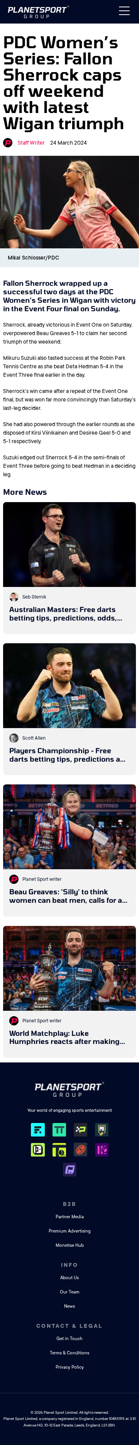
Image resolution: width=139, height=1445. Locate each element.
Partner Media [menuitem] (70, 1216)
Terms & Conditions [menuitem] (69, 1353)
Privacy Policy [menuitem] (70, 1367)
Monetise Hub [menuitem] (70, 1245)
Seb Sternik (34, 597)
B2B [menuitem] (69, 1204)
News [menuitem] (69, 1306)
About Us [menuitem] (69, 1277)
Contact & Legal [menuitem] (69, 1326)
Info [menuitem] (69, 1265)
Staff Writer (31, 143)
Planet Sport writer (41, 879)
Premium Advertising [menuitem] (70, 1231)
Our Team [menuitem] (70, 1292)
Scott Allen (34, 738)
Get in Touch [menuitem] (69, 1338)
